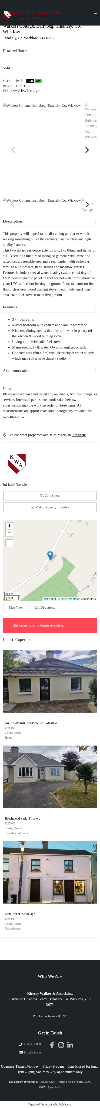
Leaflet (51, 599)
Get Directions (44, 607)
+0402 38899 (32, 1044)
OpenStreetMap (70, 599)
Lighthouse (65, 1104)
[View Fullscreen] (9, 543)
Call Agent (52, 495)
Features (10, 307)
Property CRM (82, 1081)
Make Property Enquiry (51, 507)
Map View (16, 607)
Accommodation (16, 370)
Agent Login (54, 1087)
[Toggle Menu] (95, 13)
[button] (50, 555)
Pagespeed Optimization (41, 1104)
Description (12, 221)
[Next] (86, 150)
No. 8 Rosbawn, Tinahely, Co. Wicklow (31, 723)
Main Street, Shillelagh (20, 914)
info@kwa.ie (17, 484)
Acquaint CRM (47, 1081)
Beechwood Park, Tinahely (22, 818)
